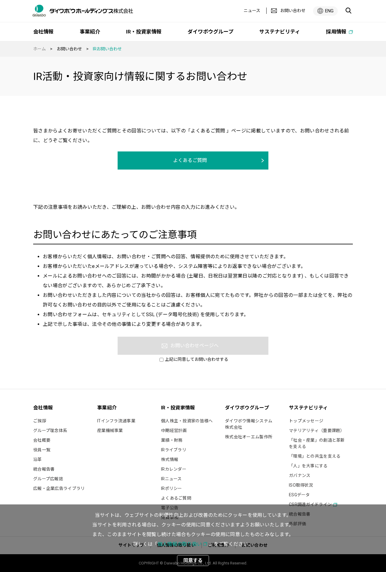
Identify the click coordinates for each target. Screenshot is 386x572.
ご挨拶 (39, 420)
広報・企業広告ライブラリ (59, 488)
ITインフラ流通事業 (116, 420)
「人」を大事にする (308, 465)
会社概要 (41, 440)
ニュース (252, 10)
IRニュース (171, 478)
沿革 (37, 459)
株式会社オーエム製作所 (248, 436)
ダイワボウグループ (210, 32)
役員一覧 (41, 449)
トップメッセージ (306, 420)
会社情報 (43, 32)
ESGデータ (299, 494)
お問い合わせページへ (194, 345)
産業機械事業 (110, 430)
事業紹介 (90, 32)
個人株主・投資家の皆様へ (187, 420)
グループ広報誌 (48, 478)
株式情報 (169, 459)
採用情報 (337, 32)
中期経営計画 (174, 430)
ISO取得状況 (301, 485)
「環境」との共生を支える (314, 456)
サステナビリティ (279, 32)
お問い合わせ (69, 48)
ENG (329, 11)
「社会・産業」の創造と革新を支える (317, 443)
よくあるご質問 (190, 160)
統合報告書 (44, 469)
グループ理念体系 (50, 430)
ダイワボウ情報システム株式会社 (248, 424)
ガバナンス (299, 475)
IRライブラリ (173, 449)
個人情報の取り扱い (179, 544)
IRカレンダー (173, 469)
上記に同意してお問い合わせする (196, 359)
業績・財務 (171, 440)
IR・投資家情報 (144, 32)
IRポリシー (171, 488)
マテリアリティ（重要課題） (317, 430)
